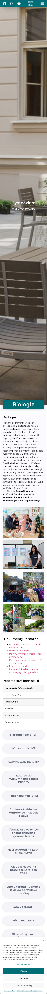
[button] (43, 940)
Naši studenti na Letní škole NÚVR (23, 851)
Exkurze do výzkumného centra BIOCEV (23, 779)
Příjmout (24, 971)
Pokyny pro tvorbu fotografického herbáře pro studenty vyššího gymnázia (23, 669)
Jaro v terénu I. (23, 906)
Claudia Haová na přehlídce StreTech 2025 (23, 870)
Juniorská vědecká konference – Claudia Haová (23, 812)
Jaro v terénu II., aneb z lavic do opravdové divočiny (23, 890)
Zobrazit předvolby (23, 985)
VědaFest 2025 (23, 920)
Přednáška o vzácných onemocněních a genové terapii (23, 833)
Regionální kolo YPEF (23, 795)
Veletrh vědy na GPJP (23, 762)
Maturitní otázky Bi (19, 650)
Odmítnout (24, 978)
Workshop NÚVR (23, 748)
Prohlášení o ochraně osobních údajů (30, 991)
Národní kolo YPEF (23, 734)
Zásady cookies (9, 991)
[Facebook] (4, 3)
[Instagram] (11, 3)
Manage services (23, 964)
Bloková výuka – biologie (23, 935)
